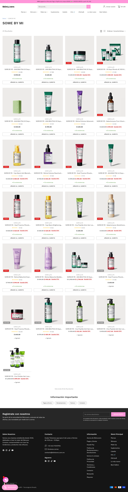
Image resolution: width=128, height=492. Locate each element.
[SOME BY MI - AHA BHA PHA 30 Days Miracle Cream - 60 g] (79, 50)
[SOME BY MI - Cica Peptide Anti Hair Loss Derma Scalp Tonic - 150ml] (79, 309)
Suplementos (115, 448)
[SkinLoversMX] (8, 6)
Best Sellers (115, 465)
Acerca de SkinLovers (94, 438)
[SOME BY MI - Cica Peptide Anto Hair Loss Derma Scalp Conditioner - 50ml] (79, 206)
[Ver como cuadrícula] (101, 31)
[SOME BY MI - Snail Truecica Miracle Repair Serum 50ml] (110, 258)
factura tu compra (93, 456)
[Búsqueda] (88, 7)
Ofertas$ (114, 458)
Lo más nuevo (115, 461)
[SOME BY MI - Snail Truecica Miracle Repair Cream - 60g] (17, 309)
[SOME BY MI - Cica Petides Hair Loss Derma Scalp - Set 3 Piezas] (17, 357)
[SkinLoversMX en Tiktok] (9, 450)
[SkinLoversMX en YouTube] (12, 450)
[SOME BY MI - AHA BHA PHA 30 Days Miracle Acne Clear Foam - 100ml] (48, 102)
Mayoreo (90, 477)
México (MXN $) (10, 484)
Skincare (114, 441)
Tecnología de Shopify (29, 487)
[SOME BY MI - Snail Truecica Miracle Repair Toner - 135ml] (17, 206)
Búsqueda (90, 474)
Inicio (4, 18)
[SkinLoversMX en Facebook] (3, 450)
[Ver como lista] (104, 31)
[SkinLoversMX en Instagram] (6, 450)
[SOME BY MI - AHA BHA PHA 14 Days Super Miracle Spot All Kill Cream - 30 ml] (110, 154)
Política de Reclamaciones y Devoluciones (92, 450)
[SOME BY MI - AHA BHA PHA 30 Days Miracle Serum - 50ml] (48, 50)
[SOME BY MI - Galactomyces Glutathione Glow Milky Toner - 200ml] (110, 206)
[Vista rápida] (29, 38)
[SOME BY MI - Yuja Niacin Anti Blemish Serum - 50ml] (17, 154)
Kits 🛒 (113, 455)
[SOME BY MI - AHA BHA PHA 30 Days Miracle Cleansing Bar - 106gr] (17, 102)
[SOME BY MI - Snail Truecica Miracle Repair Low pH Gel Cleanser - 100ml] (79, 154)
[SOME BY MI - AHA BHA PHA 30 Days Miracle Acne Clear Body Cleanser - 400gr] (48, 309)
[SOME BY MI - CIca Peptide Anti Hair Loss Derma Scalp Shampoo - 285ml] (110, 309)
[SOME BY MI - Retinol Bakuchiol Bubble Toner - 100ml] (48, 258)
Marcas (113, 438)
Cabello (113, 451)
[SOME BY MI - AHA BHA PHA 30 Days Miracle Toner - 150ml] (17, 50)
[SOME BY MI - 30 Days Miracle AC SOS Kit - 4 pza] (110, 50)
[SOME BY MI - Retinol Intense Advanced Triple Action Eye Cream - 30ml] (79, 102)
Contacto (90, 470)
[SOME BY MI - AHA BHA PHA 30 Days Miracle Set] (79, 258)
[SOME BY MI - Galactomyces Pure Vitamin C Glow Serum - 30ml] (110, 102)
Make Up (114, 445)
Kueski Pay (90, 445)
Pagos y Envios (92, 441)
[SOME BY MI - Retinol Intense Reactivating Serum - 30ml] (48, 154)
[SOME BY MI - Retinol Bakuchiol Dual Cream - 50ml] (17, 258)
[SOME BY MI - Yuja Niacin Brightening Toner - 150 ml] (48, 206)
